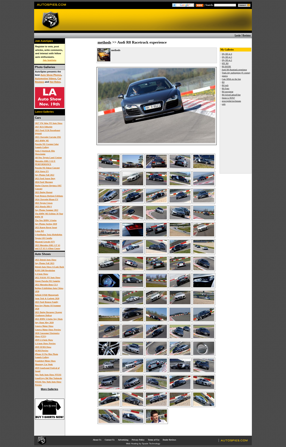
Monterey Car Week (44, 364)
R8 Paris (225, 88)
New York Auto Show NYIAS (48, 375)
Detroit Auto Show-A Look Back (49, 267)
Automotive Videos (45, 78)
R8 (223, 82)
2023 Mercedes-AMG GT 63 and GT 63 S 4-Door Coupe (47, 247)
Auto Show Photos (50, 75)
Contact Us (110, 440)
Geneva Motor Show (44, 326)
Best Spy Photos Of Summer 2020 (48, 307)
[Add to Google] (183, 5)
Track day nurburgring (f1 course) (236, 73)
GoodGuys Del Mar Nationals (48, 378)
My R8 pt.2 (227, 60)
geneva (225, 76)
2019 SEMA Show (43, 347)
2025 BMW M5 (42, 140)
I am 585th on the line (231, 79)
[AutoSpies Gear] (49, 418)
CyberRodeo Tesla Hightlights (48, 234)
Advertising (123, 440)
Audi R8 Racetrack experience (234, 69)
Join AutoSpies (49, 60)
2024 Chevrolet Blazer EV (46, 199)
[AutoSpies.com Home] (51, 7)
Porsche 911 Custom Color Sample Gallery (47, 145)
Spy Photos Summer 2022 (46, 210)
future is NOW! (228, 98)
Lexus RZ (39, 231)
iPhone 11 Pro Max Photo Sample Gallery (46, 355)
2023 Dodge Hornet (43, 192)
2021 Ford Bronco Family (46, 302)
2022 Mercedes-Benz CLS (46, 284)
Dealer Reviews (169, 440)
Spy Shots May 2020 (44, 322)
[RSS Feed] (200, 5)
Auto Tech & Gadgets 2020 (47, 298)
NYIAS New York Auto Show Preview (48, 383)
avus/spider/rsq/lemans (231, 101)
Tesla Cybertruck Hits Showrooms (45, 152)
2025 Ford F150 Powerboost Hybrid (47, 132)
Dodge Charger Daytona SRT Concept (48, 187)
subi (223, 104)
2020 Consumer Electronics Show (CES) (47, 335)
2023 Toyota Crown (44, 203)
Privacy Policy (138, 440)
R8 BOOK (226, 66)
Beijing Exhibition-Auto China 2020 (49, 289)
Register (246, 35)
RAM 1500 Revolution (45, 270)
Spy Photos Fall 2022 (44, 175)
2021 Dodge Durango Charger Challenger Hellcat (48, 314)
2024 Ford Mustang (44, 182)
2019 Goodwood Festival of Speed (47, 369)
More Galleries (49, 389)
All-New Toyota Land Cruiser (48, 157)
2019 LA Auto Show (44, 340)
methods (104, 42)
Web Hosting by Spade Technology (143, 443)
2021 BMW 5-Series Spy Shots (49, 319)
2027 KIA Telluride (43, 127)
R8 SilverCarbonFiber (231, 95)
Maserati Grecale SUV (45, 242)
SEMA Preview (41, 350)
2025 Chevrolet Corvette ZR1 (48, 137)
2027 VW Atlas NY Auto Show (48, 123)
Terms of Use (153, 440)
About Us (97, 440)
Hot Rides (55, 82)
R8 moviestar (227, 91)
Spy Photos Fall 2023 (44, 263)
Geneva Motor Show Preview (48, 329)
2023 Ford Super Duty (45, 178)
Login (238, 35)
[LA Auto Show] (49, 107)
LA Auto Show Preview (45, 343)
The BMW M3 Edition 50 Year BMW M (49, 215)
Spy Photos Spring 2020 (46, 224)
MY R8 (225, 63)
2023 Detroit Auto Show (45, 260)
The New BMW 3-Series (46, 220)
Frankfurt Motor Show (45, 361)
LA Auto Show (41, 274)
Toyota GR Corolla (43, 238)
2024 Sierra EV (42, 171)
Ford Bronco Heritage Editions (49, 196)
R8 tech (225, 85)
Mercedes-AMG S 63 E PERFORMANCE (45, 162)
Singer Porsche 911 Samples (47, 281)
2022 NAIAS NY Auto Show (47, 277)
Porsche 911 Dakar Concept (47, 168)
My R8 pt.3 (227, 57)
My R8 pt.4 (227, 54)
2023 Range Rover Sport (46, 227)
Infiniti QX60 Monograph (47, 295)
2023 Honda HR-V (43, 206)
